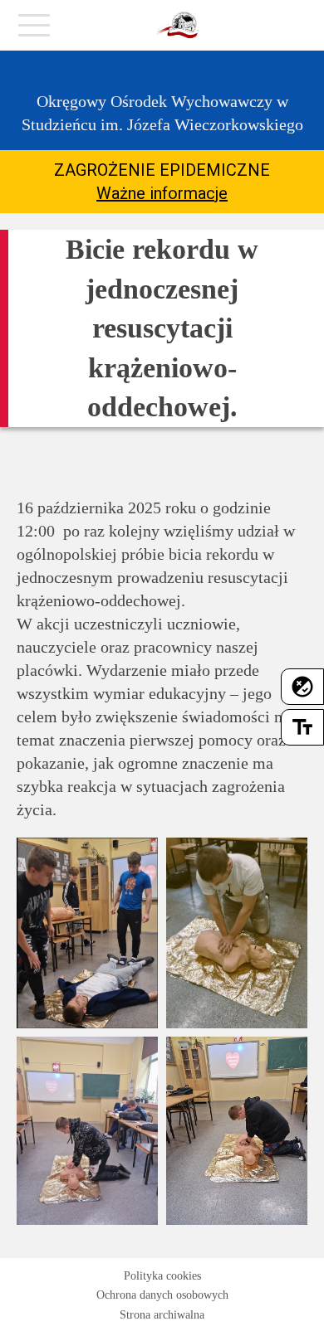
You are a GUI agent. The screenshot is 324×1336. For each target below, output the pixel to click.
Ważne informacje (162, 193)
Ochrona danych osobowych (162, 1295)
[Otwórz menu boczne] (34, 29)
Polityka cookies (162, 1276)
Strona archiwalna (162, 1315)
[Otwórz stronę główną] (178, 26)
